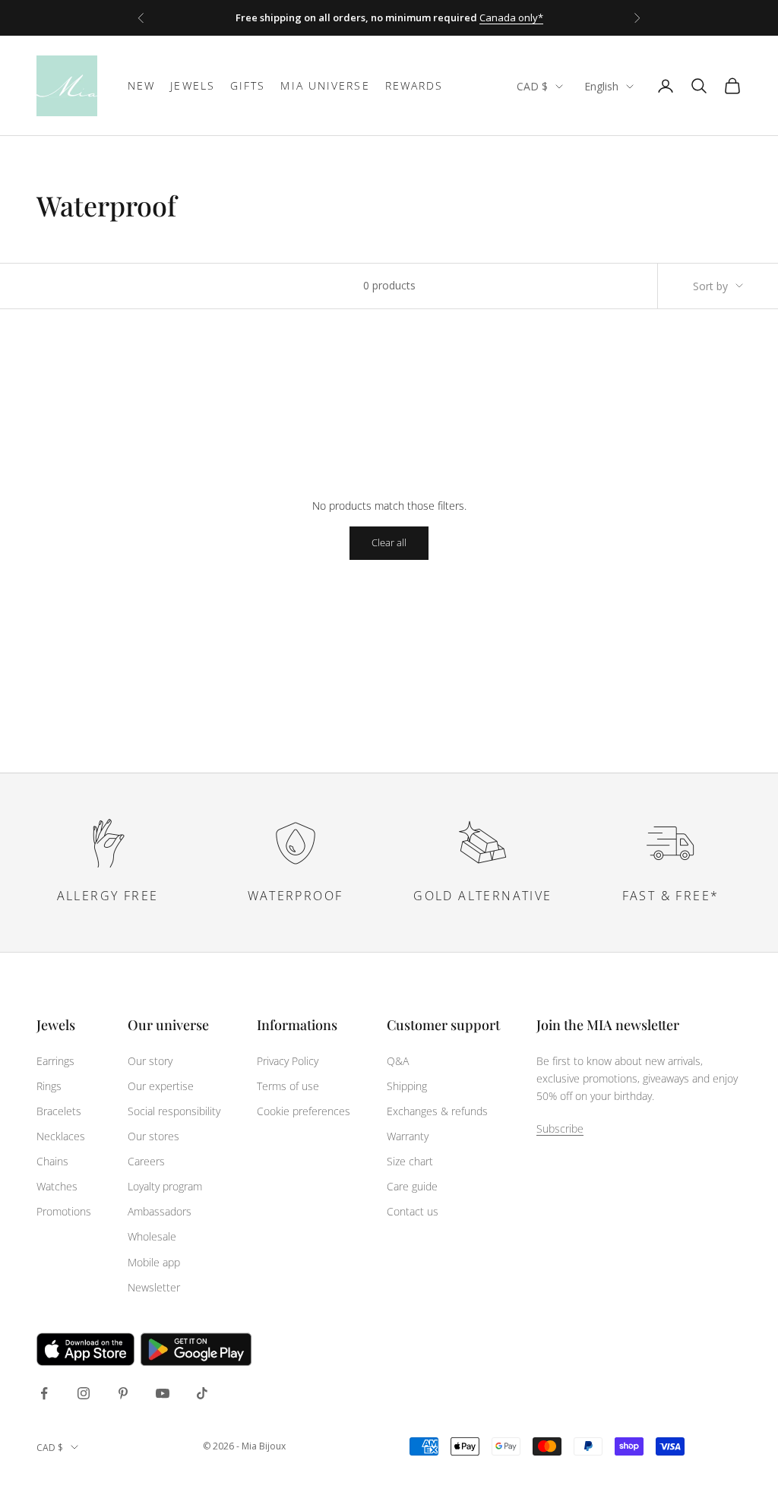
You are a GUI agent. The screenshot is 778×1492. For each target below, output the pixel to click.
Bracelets (58, 1111)
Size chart (410, 1161)
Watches (56, 1186)
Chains (52, 1161)
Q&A (398, 1061)
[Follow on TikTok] (202, 1393)
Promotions (63, 1211)
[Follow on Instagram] (83, 1393)
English (601, 86)
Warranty (408, 1136)
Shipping (407, 1086)
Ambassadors (159, 1211)
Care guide (412, 1186)
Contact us (412, 1211)
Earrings (55, 1061)
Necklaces (60, 1136)
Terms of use (288, 1086)
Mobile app (154, 1262)
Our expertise (161, 1086)
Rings (49, 1086)
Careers (146, 1161)
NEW (141, 85)
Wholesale (152, 1236)
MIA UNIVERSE (324, 85)
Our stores (153, 1136)
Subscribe (560, 1128)
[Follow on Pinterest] (123, 1393)
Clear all (389, 542)
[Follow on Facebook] (44, 1393)
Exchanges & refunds (437, 1111)
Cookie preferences (303, 1111)
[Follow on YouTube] (162, 1393)
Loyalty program (165, 1186)
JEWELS (192, 85)
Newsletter (154, 1287)
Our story (150, 1061)
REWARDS (414, 85)
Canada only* (511, 17)
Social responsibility (174, 1111)
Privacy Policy (287, 1061)
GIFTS (248, 85)
